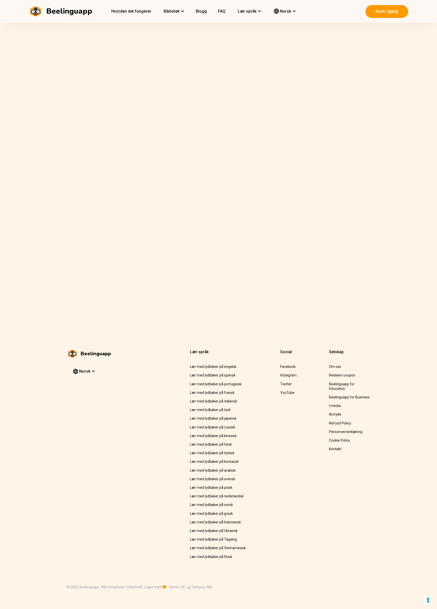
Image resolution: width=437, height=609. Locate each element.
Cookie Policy (339, 440)
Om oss (335, 367)
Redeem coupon (342, 375)
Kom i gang (387, 11)
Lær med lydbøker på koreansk (214, 462)
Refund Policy (340, 423)
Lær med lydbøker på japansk (213, 418)
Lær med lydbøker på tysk (210, 410)
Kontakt (335, 449)
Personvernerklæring (345, 432)
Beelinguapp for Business (349, 397)
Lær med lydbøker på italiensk (213, 401)
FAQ (221, 11)
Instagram (288, 375)
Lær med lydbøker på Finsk (211, 557)
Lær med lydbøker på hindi (211, 444)
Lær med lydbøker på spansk (212, 375)
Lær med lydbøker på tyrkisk (212, 453)
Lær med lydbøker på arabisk (213, 470)
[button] (173, 11)
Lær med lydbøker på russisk (212, 427)
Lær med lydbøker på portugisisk (216, 384)
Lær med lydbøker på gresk (211, 514)
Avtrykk (335, 414)
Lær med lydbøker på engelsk (213, 367)
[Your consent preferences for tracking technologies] (428, 600)
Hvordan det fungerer (131, 11)
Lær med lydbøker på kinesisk (213, 436)
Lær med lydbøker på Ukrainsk (214, 531)
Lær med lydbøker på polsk (211, 488)
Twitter (286, 384)
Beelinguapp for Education (342, 386)
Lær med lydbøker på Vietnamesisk (218, 548)
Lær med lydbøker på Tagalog (213, 539)
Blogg (201, 11)
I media (335, 406)
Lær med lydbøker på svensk (212, 479)
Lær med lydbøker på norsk (211, 505)
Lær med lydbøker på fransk (212, 393)
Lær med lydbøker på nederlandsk (217, 496)
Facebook (288, 367)
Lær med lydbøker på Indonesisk (215, 522)
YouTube (287, 393)
